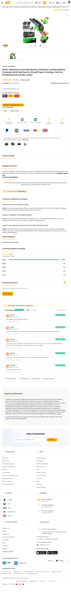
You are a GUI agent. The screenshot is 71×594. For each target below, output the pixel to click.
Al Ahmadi (5, 534)
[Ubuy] (7, 2)
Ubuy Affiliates (41, 487)
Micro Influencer (7, 481)
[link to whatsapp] (30, 46)
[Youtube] (16, 584)
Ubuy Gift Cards (42, 475)
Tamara (39, 484)
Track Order (6, 472)
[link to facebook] (35, 46)
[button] (52, 3)
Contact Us (5, 461)
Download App (41, 458)
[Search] (44, 2)
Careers (39, 478)
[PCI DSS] (6, 563)
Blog (38, 481)
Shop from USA (6, 572)
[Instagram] (13, 584)
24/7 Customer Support (49, 529)
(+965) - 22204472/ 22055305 (48, 539)
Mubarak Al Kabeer (8, 537)
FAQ (38, 470)
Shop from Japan (29, 572)
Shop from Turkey (19, 573)
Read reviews (61, 310)
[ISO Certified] (19, 563)
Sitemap (4, 470)
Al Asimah (5, 546)
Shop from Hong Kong (42, 572)
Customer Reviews (42, 464)
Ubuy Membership (8, 484)
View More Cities (7, 551)
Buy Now (25, 140)
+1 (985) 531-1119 (44, 545)
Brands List (40, 461)
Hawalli (4, 531)
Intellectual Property (8, 467)
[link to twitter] (40, 46)
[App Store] (42, 553)
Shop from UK (17, 572)
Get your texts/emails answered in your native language (54, 532)
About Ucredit (41, 472)
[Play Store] (52, 553)
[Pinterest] (23, 584)
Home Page (5, 7)
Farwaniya (5, 540)
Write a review (7, 294)
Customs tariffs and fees (10, 475)
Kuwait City (5, 528)
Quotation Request (8, 464)
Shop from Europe (32, 573)
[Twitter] (19, 584)
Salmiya (4, 549)
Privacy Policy (34, 581)
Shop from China (7, 573)
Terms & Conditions (21, 581)
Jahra (4, 543)
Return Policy (41, 467)
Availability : (6, 83)
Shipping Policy (7, 478)
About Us (5, 458)
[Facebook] (10, 584)
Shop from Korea (56, 572)
